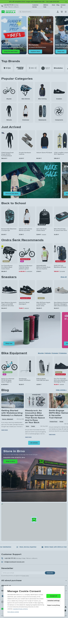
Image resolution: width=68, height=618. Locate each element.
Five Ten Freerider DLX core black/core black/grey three (61, 380)
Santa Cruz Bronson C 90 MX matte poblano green (25, 267)
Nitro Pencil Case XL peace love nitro (60, 229)
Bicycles (9, 98)
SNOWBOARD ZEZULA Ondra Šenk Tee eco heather (43, 267)
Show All (64, 277)
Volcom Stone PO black (44, 152)
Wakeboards (42, 120)
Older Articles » (61, 390)
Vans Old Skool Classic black (41, 229)
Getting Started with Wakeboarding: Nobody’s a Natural (12, 413)
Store (53, 5)
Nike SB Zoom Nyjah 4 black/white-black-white (43, 304)
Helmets (48, 353)
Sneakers (59, 98)
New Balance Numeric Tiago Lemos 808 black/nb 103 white (8, 304)
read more (4, 430)
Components (59, 120)
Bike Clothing (42, 98)
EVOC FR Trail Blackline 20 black (60, 266)
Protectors (63, 353)
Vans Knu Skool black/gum (24, 303)
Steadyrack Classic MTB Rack (24, 379)
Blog (57, 5)
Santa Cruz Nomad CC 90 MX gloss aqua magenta (7, 380)
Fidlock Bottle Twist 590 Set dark (42, 379)
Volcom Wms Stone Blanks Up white (25, 229)
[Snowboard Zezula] (8, 11)
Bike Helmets (26, 98)
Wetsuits (9, 120)
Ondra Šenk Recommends (22, 240)
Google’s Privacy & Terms (20, 609)
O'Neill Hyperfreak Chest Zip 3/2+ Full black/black (7, 154)
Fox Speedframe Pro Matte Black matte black (6, 267)
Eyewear (55, 353)
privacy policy (25, 575)
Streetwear (25, 120)
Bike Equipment (14, 353)
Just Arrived (11, 127)
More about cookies (13, 612)
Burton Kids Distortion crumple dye (8, 229)
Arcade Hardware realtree (25, 153)
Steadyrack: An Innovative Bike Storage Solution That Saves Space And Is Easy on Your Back (35, 416)
